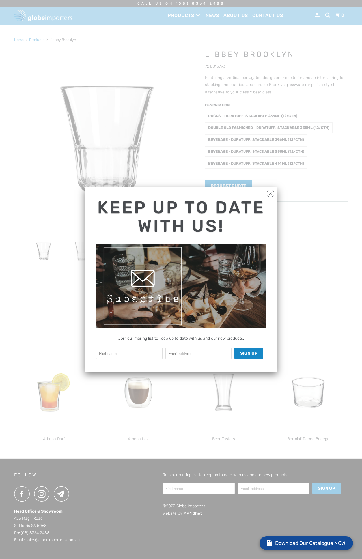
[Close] (270, 192)
